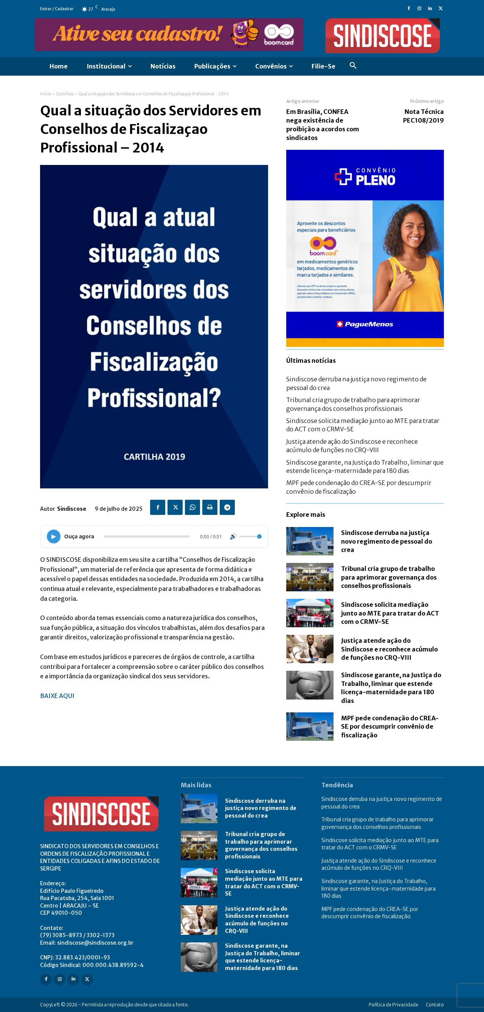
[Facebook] (408, 9)
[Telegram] (227, 507)
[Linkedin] (430, 9)
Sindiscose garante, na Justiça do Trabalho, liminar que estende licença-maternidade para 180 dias (391, 687)
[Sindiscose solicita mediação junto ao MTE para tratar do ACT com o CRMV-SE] (310, 613)
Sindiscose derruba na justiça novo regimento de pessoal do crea (386, 541)
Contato (435, 1004)
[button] (353, 66)
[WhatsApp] (192, 507)
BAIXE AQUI (57, 696)
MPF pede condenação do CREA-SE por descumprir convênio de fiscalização (390, 726)
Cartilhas (65, 94)
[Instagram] (419, 9)
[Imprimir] (209, 507)
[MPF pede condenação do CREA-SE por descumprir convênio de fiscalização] (310, 726)
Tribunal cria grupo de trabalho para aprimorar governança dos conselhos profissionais (389, 577)
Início (45, 94)
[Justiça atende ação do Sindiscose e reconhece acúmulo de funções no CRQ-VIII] (310, 649)
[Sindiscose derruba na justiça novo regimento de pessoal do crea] (310, 541)
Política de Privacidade (393, 1004)
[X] (440, 9)
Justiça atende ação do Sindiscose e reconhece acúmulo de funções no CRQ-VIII (389, 649)
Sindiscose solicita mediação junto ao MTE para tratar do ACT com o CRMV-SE (390, 613)
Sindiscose (71, 508)
